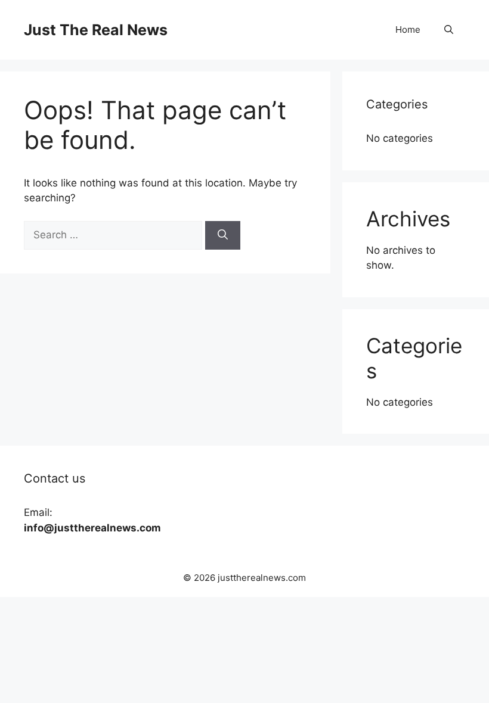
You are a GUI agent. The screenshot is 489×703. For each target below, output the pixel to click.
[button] (448, 30)
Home (407, 29)
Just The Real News (96, 30)
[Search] (222, 235)
